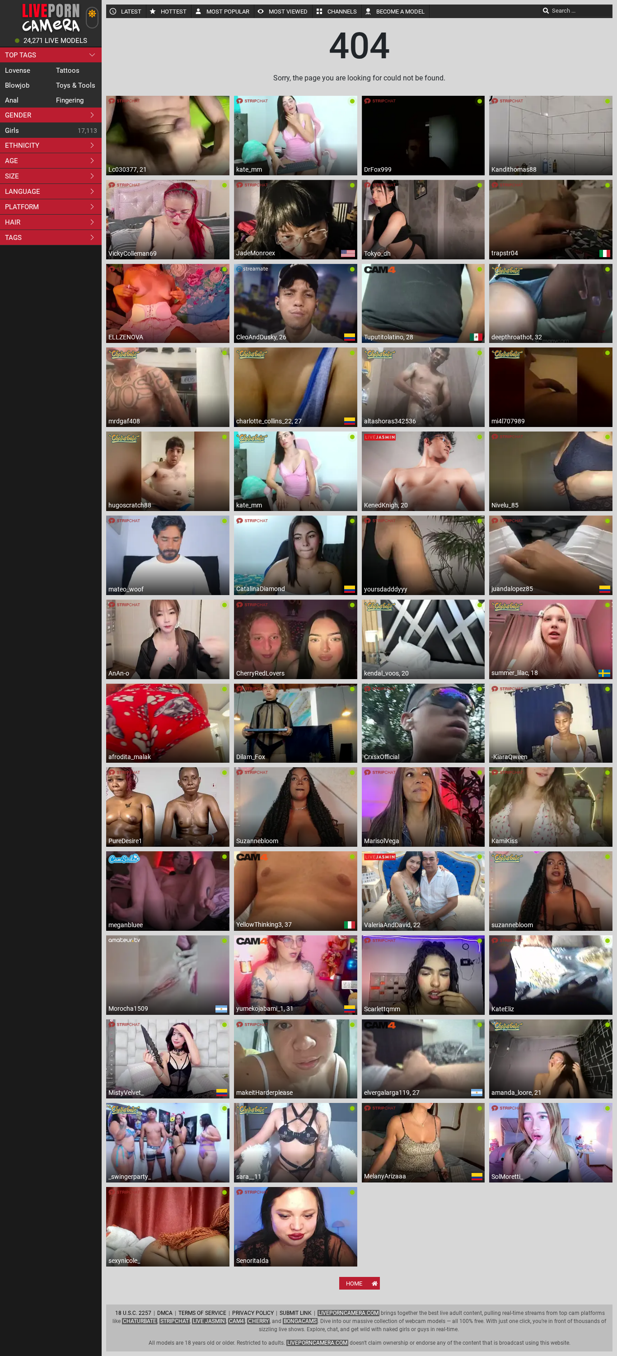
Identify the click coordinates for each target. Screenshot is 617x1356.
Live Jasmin (209, 1321)
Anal (12, 100)
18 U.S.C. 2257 (133, 1313)
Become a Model (400, 11)
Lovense (17, 70)
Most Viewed (288, 11)
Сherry (258, 1321)
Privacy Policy (253, 1313)
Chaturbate (139, 1321)
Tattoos (67, 70)
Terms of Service (202, 1313)
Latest (131, 11)
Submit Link (296, 1313)
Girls (12, 131)
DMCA (165, 1313)
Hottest (174, 11)
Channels (342, 11)
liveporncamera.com (317, 1343)
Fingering (70, 100)
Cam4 (236, 1321)
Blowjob (17, 85)
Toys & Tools (75, 85)
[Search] (546, 10)
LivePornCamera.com (348, 1313)
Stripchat (174, 1321)
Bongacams (300, 1321)
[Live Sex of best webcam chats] (51, 32)
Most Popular (227, 11)
